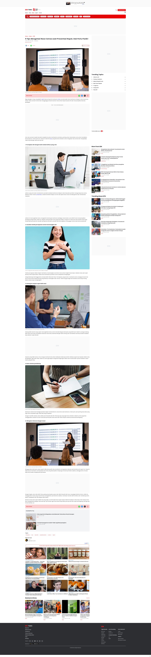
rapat (42, 99)
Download (27, 643)
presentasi (39, 194)
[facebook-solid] (82, 96)
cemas (58, 99)
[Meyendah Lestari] (26, 540)
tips (51, 138)
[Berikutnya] (90, 606)
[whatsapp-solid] (79, 96)
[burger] (125, 12)
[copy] (88, 96)
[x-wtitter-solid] (85, 96)
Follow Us (26, 640)
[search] (116, 10)
